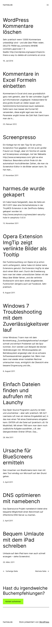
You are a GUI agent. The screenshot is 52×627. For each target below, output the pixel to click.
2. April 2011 (8, 521)
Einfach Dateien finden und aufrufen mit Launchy (21, 393)
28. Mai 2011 (8, 437)
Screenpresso (19, 137)
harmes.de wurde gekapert (24, 191)
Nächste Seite (42, 571)
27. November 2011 (10, 175)
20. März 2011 (9, 562)
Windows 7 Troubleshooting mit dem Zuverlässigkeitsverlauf (26, 318)
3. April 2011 (8, 482)
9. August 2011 (9, 293)
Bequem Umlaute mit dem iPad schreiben (23, 540)
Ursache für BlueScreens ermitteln (18, 456)
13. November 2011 (11, 223)
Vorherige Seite (10, 571)
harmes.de (7, 5)
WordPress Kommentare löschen (18, 26)
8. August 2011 (9, 371)
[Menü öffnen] (47, 4)
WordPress (44, 622)
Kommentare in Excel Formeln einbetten (21, 80)
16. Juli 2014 (8, 61)
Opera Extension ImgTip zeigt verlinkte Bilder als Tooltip (25, 245)
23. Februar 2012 (10, 124)
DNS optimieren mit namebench (22, 498)
